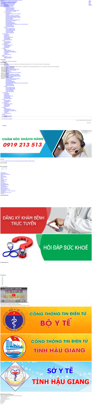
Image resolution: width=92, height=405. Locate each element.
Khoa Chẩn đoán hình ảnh (10, 22)
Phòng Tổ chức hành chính (10, 7)
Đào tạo (5, 49)
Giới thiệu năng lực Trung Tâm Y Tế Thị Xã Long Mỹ (8, 301)
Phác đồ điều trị (6, 47)
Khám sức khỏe (6, 43)
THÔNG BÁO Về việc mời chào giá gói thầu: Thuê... (8, 1)
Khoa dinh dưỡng (3, 185)
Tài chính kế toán (3, 191)
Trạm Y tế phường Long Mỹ (10, 28)
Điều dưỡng (2, 193)
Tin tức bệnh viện (7, 34)
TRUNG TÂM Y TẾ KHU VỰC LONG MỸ (9, 61)
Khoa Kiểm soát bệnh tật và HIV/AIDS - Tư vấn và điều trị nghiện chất (17, 24)
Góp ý (90, 3)
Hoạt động (4, 48)
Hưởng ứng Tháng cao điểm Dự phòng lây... (7, 5)
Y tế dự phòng (6, 52)
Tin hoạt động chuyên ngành (8, 37)
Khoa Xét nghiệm (9, 21)
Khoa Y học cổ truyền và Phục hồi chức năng (13, 19)
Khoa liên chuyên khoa (3, 179)
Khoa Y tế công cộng (9, 83)
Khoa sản (2, 177)
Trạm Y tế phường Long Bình (10, 29)
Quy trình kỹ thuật (7, 45)
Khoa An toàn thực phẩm (10, 25)
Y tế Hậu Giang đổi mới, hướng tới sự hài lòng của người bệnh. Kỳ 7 (10, 304)
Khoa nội (2, 175)
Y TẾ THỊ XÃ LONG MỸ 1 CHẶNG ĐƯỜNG (7, 300)
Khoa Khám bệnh (9, 12)
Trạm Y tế (5, 27)
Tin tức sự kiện (6, 35)
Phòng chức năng (7, 6)
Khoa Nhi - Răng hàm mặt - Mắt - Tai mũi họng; (13, 17)
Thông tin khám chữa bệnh (8, 103)
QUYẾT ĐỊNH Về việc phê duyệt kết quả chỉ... (7, 3)
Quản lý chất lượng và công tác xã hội (6, 192)
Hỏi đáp (90, 4)
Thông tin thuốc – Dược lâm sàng (9, 109)
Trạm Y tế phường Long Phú (10, 30)
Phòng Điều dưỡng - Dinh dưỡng (11, 11)
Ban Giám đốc (6, 64)
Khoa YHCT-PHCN (3, 181)
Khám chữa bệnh (5, 102)
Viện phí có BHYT (7, 41)
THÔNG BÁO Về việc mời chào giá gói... (6, 6)
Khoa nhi (2, 178)
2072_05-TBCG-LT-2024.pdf (7, 118)
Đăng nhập (90, 5)
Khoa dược (2, 182)
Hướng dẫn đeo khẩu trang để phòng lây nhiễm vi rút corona (9, 303)
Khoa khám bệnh (3, 172)
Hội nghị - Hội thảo (7, 96)
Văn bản (3, 55)
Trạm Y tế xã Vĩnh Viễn (9, 90)
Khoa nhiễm (2, 180)
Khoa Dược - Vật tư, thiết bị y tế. (11, 20)
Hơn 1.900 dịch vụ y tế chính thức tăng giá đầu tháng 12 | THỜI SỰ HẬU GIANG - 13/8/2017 (14, 305)
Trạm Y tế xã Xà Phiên (9, 89)
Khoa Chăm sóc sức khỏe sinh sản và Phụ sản (13, 16)
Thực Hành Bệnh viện (7, 54)
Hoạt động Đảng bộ (7, 38)
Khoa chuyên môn (7, 70)
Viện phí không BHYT (7, 42)
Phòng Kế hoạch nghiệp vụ (10, 8)
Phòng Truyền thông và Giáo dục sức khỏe (12, 10)
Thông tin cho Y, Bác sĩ (7, 57)
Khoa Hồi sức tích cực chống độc (5, 174)
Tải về (90, 2)
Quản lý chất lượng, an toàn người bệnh (10, 51)
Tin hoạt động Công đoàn (8, 39)
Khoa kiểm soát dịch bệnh (4, 186)
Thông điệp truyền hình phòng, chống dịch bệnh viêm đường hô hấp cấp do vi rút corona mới (14, 302)
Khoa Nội (7, 14)
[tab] (47, 125)
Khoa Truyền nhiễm (9, 77)
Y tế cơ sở (5, 53)
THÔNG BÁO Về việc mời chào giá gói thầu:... (7, 4)
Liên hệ (90, 0)
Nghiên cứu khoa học (7, 50)
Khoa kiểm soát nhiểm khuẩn (4, 184)
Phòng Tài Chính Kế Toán (10, 9)
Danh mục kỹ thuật (7, 46)
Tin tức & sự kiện (5, 33)
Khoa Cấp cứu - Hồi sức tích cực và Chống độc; (13, 13)
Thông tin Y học (4, 56)
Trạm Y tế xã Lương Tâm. (10, 32)
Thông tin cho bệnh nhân (8, 115)
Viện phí (3, 40)
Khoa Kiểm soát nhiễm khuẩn (10, 23)
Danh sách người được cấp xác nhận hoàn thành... (8, 2)
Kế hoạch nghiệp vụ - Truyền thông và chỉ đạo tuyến (8, 190)
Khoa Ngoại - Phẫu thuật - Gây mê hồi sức (12, 15)
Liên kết (90, 1)
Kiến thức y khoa (6, 36)
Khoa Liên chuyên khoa (9, 18)
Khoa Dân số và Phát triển (10, 26)
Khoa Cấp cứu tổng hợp (4, 173)
